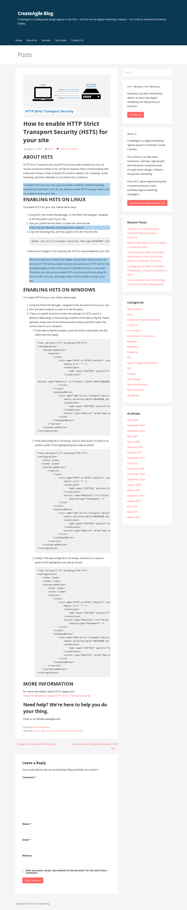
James (50, 148)
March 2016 (133, 517)
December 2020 (135, 468)
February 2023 (135, 447)
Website (27, 855)
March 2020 (133, 490)
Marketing (133, 346)
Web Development (41, 727)
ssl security (56, 730)
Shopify (131, 373)
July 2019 (132, 506)
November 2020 (136, 474)
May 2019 (132, 511)
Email (26, 839)
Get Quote (60, 40)
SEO (129, 368)
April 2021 (132, 463)
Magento (132, 341)
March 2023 (133, 441)
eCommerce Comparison (140, 336)
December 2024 (135, 425)
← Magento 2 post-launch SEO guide (35, 744)
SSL (48, 730)
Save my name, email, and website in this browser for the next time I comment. (66, 871)
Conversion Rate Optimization (143, 319)
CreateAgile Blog (35, 13)
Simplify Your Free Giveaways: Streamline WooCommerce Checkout (143, 233)
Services (46, 40)
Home (18, 40)
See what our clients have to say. (147, 203)
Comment (29, 777)
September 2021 (136, 457)
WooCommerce (135, 390)
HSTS (36, 730)
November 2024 (136, 430)
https (43, 730)
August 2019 (134, 501)
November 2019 (136, 495)
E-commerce (134, 330)
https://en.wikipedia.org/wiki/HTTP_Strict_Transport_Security (56, 695)
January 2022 (134, 452)
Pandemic (132, 352)
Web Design (134, 379)
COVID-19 (132, 325)
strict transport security (72, 730)
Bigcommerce (134, 309)
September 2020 (136, 479)
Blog (129, 314)
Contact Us (77, 40)
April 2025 (132, 420)
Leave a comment (68, 148)
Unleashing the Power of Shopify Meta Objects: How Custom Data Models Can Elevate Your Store (145, 256)
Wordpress (133, 395)
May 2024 (132, 436)
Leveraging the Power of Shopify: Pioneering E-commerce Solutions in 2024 (147, 270)
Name (26, 824)
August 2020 (134, 484)
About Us (32, 40)
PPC (129, 357)
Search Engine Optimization (142, 363)
